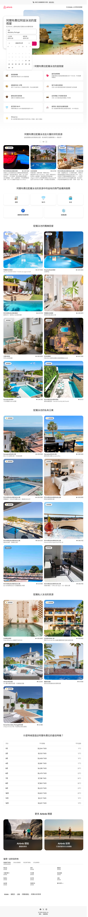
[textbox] (14, 38)
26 (19, 64)
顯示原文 (51, 2)
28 (26, 64)
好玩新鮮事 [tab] (36, 862)
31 (12, 67)
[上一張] (40, 141)
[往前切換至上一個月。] (9, 43)
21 (25, 60)
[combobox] (21, 32)
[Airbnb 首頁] (7, 7)
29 (29, 64)
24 (12, 64)
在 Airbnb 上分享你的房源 (74, 7)
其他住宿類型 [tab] (17, 862)
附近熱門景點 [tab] (27, 862)
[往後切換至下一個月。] (29, 43)
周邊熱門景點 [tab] (7, 862)
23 (9, 64)
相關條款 (45, 914)
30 (9, 67)
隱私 (40, 914)
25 (15, 64)
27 (22, 64)
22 (29, 60)
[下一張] (46, 141)
